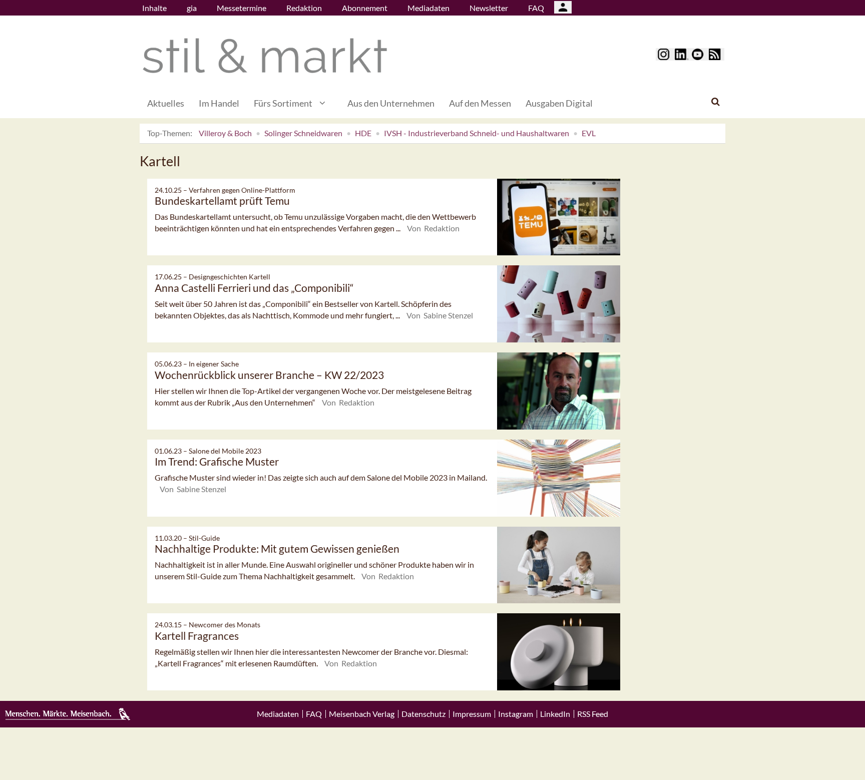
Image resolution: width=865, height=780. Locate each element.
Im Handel (219, 103)
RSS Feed (592, 714)
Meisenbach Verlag (361, 714)
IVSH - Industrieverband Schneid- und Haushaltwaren (476, 133)
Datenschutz (423, 714)
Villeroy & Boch (225, 133)
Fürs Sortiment (283, 103)
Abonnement (364, 8)
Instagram (515, 714)
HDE (363, 133)
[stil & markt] (265, 56)
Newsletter (489, 8)
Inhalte (154, 8)
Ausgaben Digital (559, 103)
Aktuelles (165, 103)
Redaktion (304, 8)
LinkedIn (555, 714)
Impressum (472, 714)
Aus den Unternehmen (391, 103)
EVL (589, 133)
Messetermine (241, 8)
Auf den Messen (480, 103)
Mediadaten (428, 8)
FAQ (536, 8)
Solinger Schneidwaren (303, 133)
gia (192, 8)
